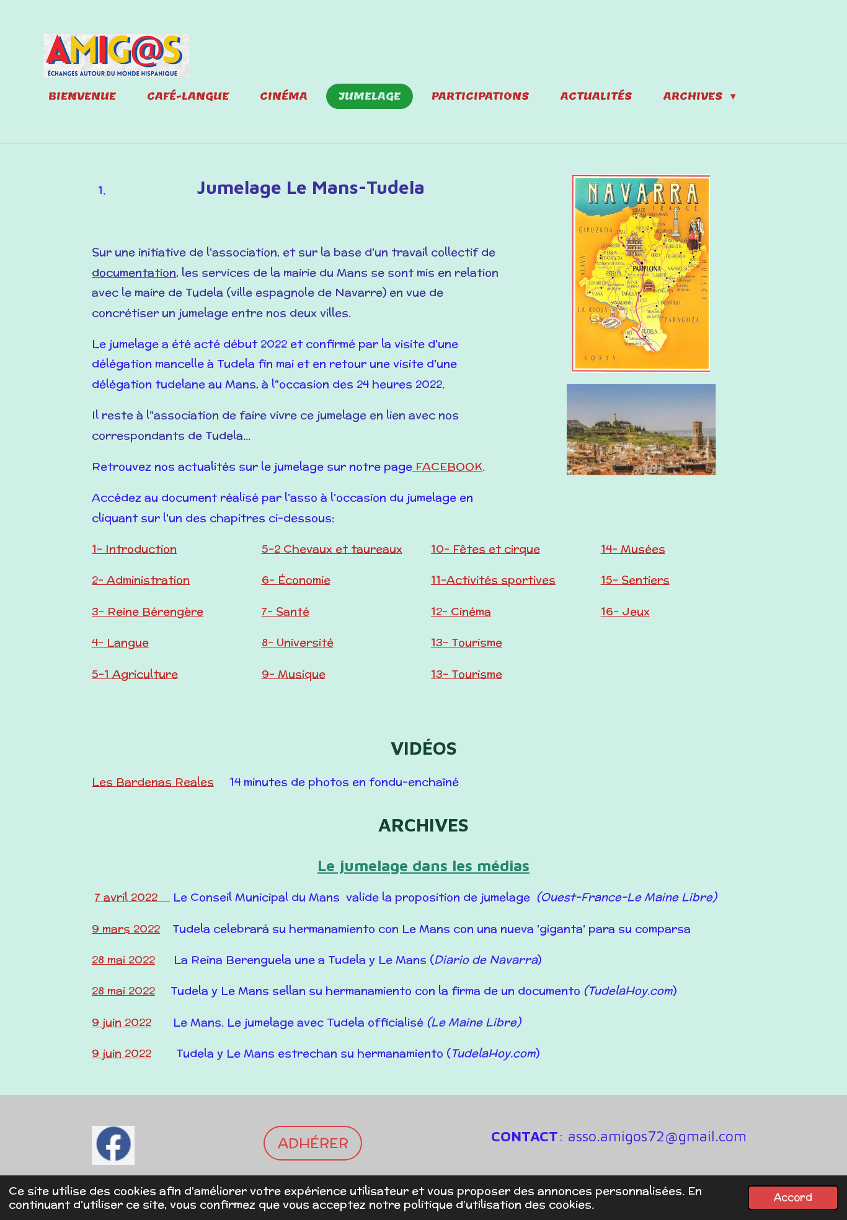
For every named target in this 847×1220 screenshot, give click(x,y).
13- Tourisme (466, 642)
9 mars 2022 (126, 928)
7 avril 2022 (132, 897)
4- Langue (120, 642)
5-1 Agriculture (135, 674)
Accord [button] (793, 1197)
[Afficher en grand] (641, 273)
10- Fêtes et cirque (485, 548)
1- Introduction (134, 548)
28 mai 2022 (123, 959)
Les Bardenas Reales (153, 781)
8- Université (298, 642)
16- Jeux (625, 611)
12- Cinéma (461, 611)
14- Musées (633, 548)
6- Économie (296, 579)
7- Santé (285, 611)
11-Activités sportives (493, 579)
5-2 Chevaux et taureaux (332, 548)
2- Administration (141, 579)
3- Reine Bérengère (147, 611)
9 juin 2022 (121, 1022)
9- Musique (294, 674)
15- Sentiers (635, 579)
